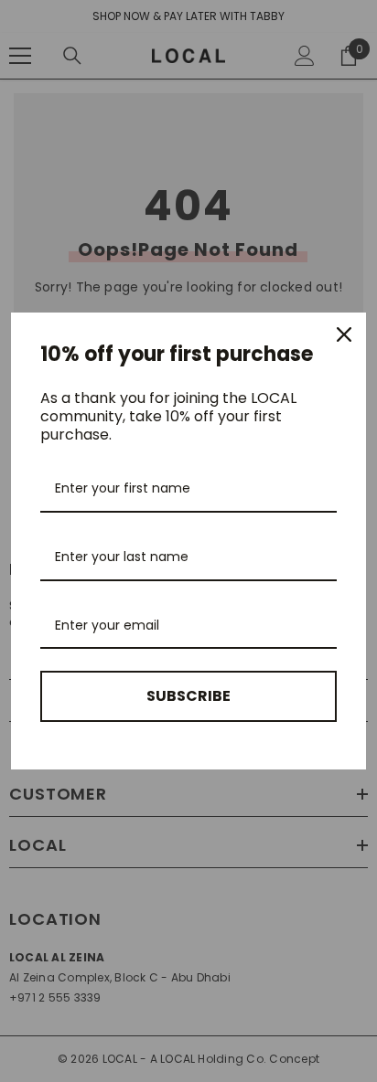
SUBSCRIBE (188, 695)
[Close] (344, 334)
